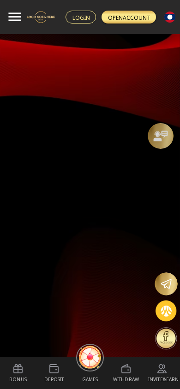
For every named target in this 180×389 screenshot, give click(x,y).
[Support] (161, 136)
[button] (161, 136)
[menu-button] (15, 17)
